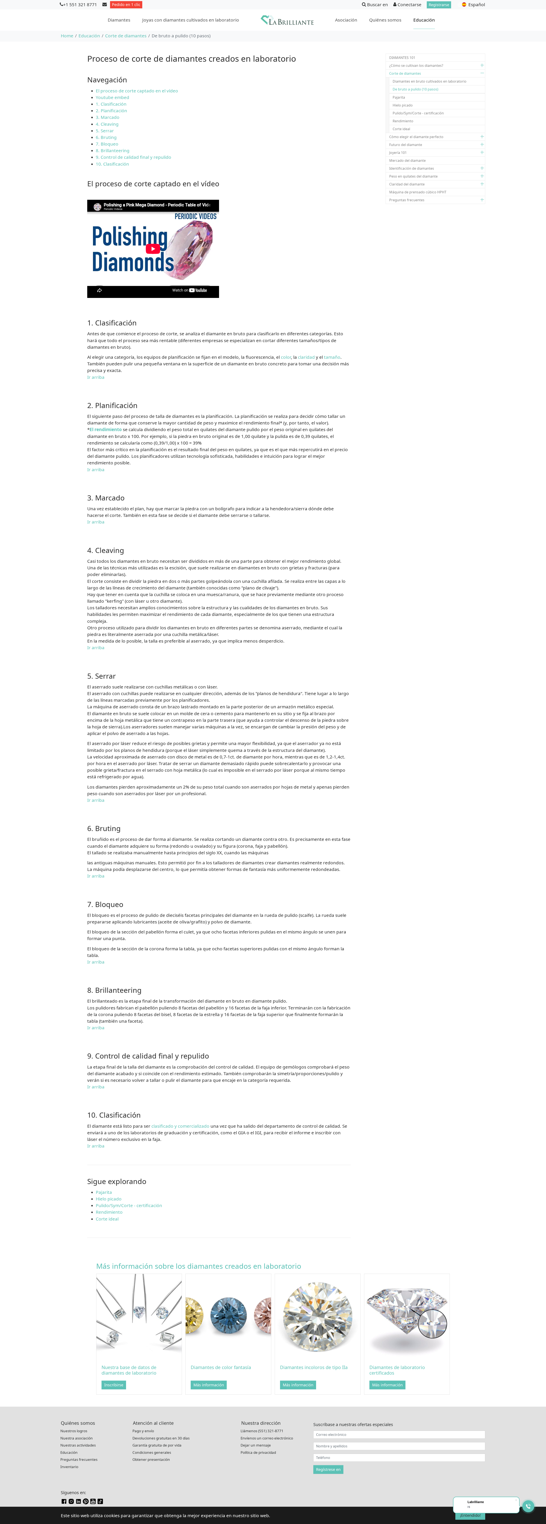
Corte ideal (107, 1219)
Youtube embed (112, 97)
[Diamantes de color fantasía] (228, 1316)
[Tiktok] (100, 1501)
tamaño (332, 357)
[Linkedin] (78, 1501)
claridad (306, 357)
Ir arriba (96, 377)
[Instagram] (71, 1501)
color (286, 357)
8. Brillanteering (112, 150)
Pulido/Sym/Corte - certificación (129, 1205)
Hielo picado (109, 1199)
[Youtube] (93, 1501)
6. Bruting (106, 137)
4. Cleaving (107, 124)
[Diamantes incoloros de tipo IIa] (317, 1316)
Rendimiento (109, 1212)
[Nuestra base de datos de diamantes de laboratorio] (139, 1316)
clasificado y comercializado (180, 1126)
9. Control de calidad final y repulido (133, 157)
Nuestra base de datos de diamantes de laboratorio (129, 1370)
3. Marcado (107, 117)
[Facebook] (64, 1501)
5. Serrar (105, 131)
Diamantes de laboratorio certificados (397, 1370)
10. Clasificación (112, 164)
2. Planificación (111, 111)
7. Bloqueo (107, 144)
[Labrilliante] (287, 20)
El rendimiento (106, 429)
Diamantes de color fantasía (221, 1367)
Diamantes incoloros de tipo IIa (314, 1367)
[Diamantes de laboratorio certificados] (407, 1316)
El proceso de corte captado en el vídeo (137, 91)
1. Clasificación (111, 104)
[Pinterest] (86, 1501)
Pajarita (104, 1192)
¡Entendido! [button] (470, 1515)
